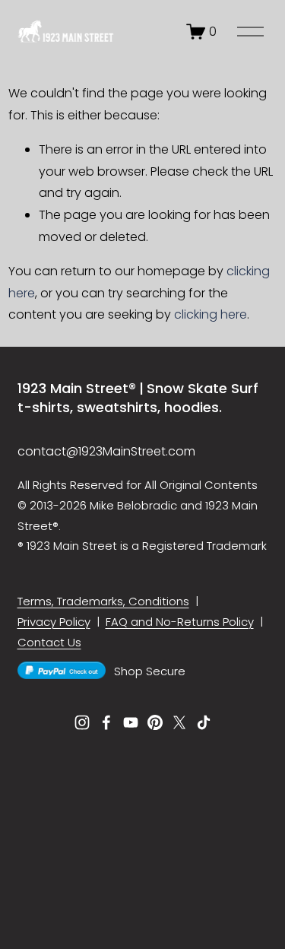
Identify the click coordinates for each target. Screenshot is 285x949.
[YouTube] (130, 722)
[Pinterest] (155, 722)
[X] (179, 722)
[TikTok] (203, 722)
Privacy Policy (53, 622)
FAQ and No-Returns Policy (180, 622)
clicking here (210, 314)
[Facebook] (106, 722)
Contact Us (49, 642)
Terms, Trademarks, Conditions (103, 601)
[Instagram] (82, 722)
